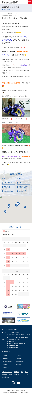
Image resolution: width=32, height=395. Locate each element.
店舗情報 (19, 358)
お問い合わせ (6, 367)
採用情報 (19, 364)
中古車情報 (5, 358)
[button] (16, 205)
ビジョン (27, 374)
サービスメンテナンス (7, 361)
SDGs (26, 372)
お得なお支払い (20, 361)
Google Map (5, 351)
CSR (22, 372)
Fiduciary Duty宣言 (19, 374)
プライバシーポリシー (7, 372)
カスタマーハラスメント (7, 374)
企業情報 (5, 364)
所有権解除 (16, 372)
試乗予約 (19, 355)
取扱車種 (5, 355)
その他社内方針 (5, 377)
